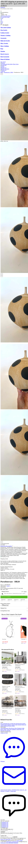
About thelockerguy (5, 728)
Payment (5, 724)
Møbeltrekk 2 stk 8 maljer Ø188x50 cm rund (6, 687)
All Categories (7, 730)
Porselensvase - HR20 (8, 72)
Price (15, 723)
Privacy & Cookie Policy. (6, 839)
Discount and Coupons (20, 723)
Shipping (9, 724)
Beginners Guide (20, 728)
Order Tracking (18, 724)
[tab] (14, 564)
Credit (2, 724)
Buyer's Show (14, 728)
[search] (1, 11)
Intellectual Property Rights (9, 725)
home (2, 72)
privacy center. (20, 840)
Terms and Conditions (11, 729)
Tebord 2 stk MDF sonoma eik (7, 708)
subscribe (3, 831)
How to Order (10, 723)
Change (25, 591)
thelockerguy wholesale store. (12, 841)
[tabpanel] (14, 572)
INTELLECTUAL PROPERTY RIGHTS (9, 842)
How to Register (4, 723)
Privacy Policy (4, 729)
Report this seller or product (6, 546)
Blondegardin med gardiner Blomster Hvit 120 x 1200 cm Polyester (6, 665)
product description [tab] (4, 563)
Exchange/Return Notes (5, 610)
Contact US (3, 733)
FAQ (7, 733)
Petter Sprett (4, 639)
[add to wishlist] (1, 605)
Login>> (5, 643)
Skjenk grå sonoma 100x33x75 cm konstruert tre (20, 665)
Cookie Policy (19, 729)
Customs (13, 724)
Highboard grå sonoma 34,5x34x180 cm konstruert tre (20, 687)
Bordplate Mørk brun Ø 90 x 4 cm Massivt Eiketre (20, 709)
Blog (10, 728)
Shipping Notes (4, 608)
